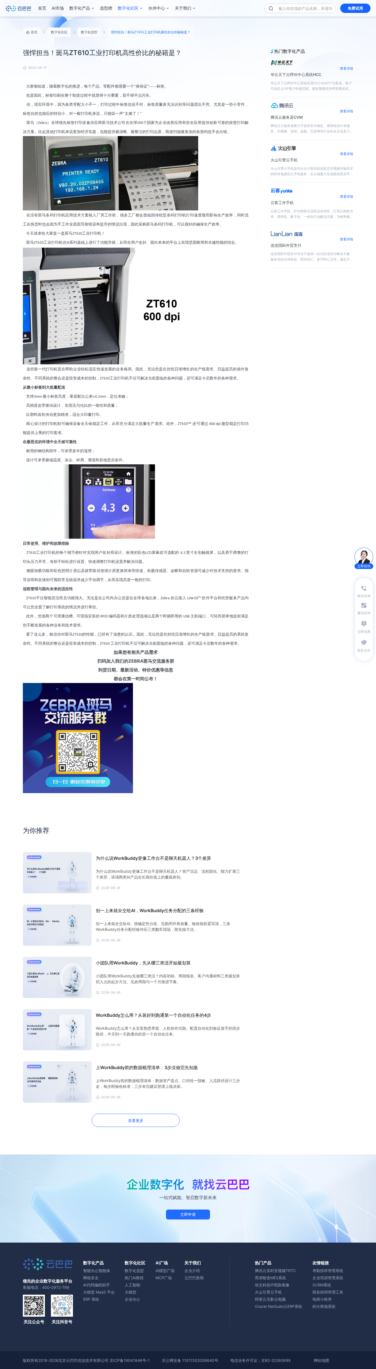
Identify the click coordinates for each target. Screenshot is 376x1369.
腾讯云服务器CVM (287, 117)
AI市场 (58, 8)
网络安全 (91, 1277)
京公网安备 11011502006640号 (190, 1360)
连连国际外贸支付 (286, 245)
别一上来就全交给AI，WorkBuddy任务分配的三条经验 (150, 910)
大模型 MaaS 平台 (99, 1292)
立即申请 (188, 1214)
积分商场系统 (324, 1306)
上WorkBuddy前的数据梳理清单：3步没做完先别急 (147, 1067)
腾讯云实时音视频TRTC (275, 1270)
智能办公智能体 (96, 1270)
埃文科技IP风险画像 (272, 1285)
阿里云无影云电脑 (270, 1299)
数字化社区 (128, 8)
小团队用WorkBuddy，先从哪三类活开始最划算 (143, 963)
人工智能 (132, 1285)
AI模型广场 (165, 1270)
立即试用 (363, 632)
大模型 (130, 1292)
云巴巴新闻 (194, 1277)
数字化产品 (79, 8)
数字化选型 (89, 32)
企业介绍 (192, 1270)
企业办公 (132, 1299)
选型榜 (106, 8)
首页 (42, 8)
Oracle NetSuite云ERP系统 (278, 1306)
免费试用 (355, 8)
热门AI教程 (134, 1277)
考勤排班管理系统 (327, 1270)
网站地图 (321, 1360)
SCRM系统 (321, 1285)
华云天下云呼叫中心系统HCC (296, 74)
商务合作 (363, 650)
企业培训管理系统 (327, 1277)
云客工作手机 (282, 202)
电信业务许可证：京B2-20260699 (260, 1360)
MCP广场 (164, 1277)
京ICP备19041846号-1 (130, 1360)
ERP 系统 (91, 1299)
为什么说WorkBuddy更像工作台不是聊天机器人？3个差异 (153, 858)
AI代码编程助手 (96, 1285)
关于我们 (183, 8)
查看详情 (346, 68)
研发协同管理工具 (327, 1292)
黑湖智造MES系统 (270, 1277)
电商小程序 (322, 1299)
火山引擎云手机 (284, 160)
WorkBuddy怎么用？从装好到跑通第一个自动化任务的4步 (153, 1015)
